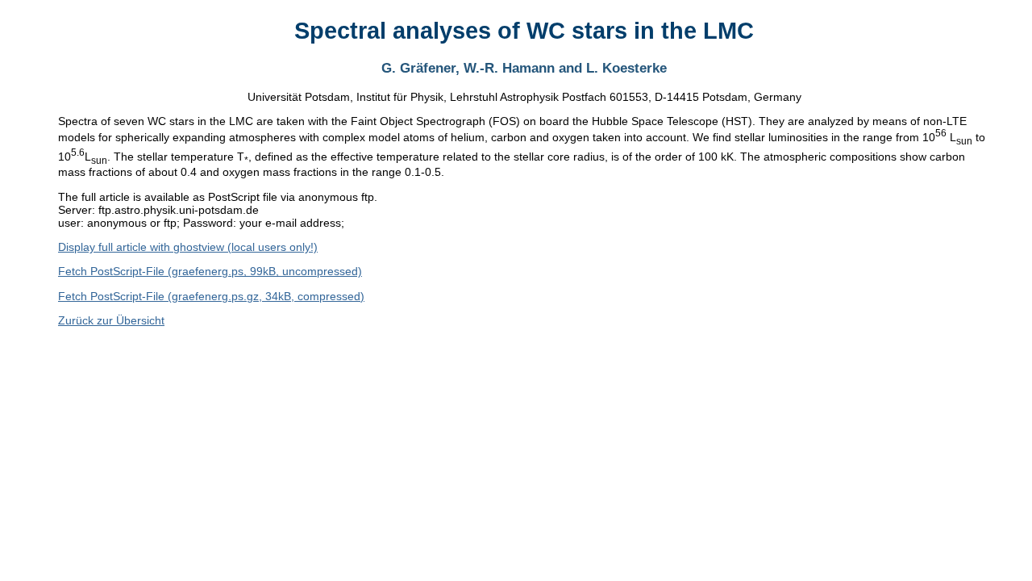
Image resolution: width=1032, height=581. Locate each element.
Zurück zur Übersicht (111, 320)
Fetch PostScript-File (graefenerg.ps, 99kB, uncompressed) (210, 271)
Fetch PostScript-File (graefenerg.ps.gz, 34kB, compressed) (211, 296)
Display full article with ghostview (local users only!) (188, 246)
